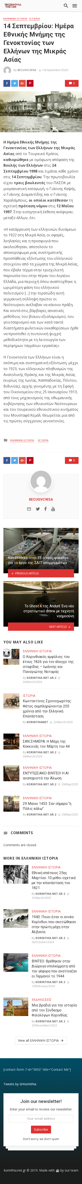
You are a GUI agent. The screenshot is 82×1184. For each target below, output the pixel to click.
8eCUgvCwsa (26, 70)
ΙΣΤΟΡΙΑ (34, 18)
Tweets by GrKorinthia (19, 1084)
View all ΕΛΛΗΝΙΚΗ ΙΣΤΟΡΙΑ (38, 1040)
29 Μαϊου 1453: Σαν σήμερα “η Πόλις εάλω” (47, 806)
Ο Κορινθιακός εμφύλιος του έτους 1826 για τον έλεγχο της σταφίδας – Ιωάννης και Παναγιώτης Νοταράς (48, 664)
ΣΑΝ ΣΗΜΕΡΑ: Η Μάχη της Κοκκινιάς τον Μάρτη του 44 (46, 744)
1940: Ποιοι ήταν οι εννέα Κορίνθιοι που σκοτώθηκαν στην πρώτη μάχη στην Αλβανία (54, 924)
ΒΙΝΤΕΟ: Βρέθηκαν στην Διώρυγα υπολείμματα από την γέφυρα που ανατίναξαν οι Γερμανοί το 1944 (54, 968)
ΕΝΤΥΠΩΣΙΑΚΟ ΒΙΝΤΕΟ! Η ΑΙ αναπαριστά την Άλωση (46, 775)
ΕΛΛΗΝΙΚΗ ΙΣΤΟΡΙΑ (15, 18)
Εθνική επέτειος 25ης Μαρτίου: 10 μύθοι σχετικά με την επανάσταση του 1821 (54, 880)
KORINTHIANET (37, 722)
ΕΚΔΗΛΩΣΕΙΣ (41, 999)
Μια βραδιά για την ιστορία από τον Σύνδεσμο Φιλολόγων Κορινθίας (54, 1010)
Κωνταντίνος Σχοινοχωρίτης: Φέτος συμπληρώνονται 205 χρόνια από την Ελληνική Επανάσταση (47, 708)
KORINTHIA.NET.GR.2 (41, 678)
